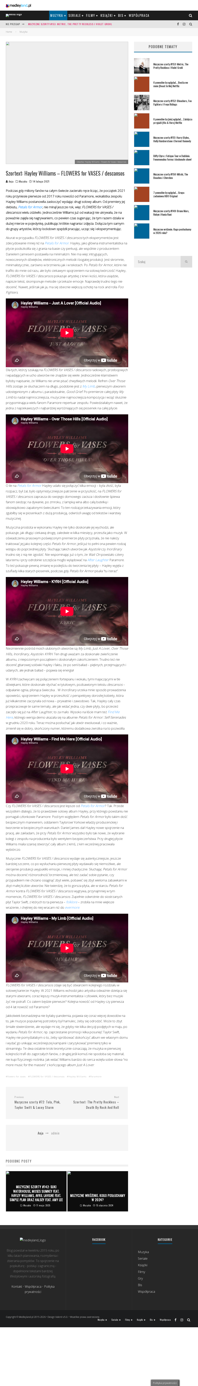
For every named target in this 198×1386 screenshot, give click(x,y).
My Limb (88, 386)
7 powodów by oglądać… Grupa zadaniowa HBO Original (168, 194)
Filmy (90, 15)
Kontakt (16, 1286)
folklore (71, 902)
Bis (120, 15)
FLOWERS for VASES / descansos (47, 1076)
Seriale (74, 15)
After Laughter (98, 560)
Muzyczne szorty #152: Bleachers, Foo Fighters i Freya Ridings (172, 102)
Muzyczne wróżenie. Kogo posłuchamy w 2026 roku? (172, 231)
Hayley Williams (77, 1076)
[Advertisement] (163, 308)
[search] (186, 262)
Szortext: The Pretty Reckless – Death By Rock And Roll (96, 1102)
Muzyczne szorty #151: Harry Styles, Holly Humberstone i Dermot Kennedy (172, 139)
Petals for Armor (30, 207)
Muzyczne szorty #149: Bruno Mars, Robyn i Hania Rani (171, 212)
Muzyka (56, 15)
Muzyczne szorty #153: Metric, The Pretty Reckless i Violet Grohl (70, 24)
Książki (107, 15)
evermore (72, 907)
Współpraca (139, 15)
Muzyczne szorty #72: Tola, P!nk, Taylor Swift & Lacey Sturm (37, 1102)
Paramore (96, 1076)
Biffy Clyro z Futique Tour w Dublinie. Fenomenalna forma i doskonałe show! (172, 157)
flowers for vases (16, 1076)
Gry (140, 1278)
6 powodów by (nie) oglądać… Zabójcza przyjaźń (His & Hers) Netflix (172, 121)
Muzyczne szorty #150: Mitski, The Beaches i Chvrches (170, 176)
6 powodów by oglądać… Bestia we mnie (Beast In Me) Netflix (170, 84)
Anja (11, 181)
